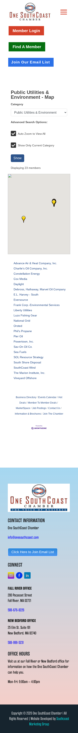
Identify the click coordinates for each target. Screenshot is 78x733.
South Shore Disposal (27, 362)
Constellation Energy (27, 273)
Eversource (21, 299)
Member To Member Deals (42, 402)
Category (17, 104)
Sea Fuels (20, 352)
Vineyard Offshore (25, 378)
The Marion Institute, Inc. (29, 372)
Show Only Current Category (36, 145)
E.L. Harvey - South (26, 294)
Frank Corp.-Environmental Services (37, 305)
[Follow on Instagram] (11, 575)
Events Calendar (47, 397)
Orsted (18, 325)
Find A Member (27, 47)
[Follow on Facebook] (19, 575)
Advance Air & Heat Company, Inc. (35, 263)
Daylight (19, 284)
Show (17, 158)
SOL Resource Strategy (28, 357)
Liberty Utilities (23, 310)
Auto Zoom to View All (31, 133)
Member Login (26, 31)
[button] (23, 219)
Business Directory (26, 397)
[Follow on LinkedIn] (27, 575)
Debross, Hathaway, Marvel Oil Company (40, 289)
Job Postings (39, 408)
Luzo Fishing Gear (25, 315)
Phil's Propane (23, 331)
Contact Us (54, 408)
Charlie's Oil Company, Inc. (31, 268)
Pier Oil (18, 336)
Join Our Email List (30, 62)
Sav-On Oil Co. (23, 346)
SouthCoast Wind (25, 367)
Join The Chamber (53, 413)
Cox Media (20, 278)
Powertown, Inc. (24, 341)
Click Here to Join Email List (32, 552)
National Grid (22, 320)
